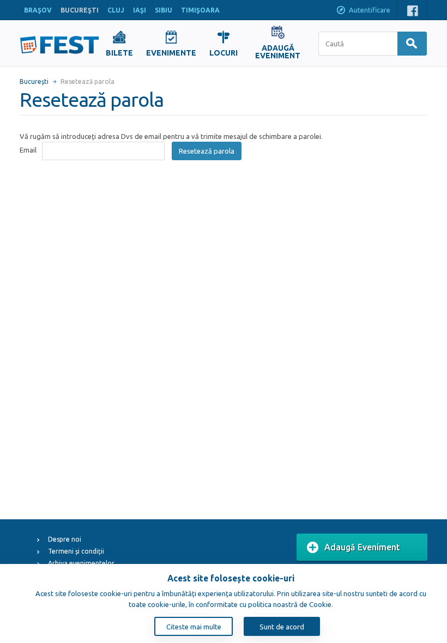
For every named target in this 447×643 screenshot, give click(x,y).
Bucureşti (34, 81)
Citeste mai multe (193, 626)
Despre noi (64, 539)
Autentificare (369, 10)
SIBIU (163, 10)
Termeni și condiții (76, 551)
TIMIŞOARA (200, 10)
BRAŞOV (38, 10)
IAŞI (139, 10)
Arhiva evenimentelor (81, 563)
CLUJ (115, 10)
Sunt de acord (281, 626)
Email (28, 150)
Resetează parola (206, 151)
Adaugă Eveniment (362, 547)
